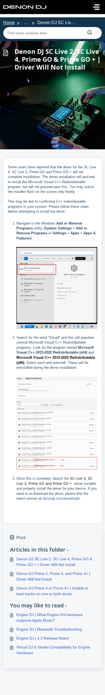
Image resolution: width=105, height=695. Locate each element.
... (26, 22)
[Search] (89, 33)
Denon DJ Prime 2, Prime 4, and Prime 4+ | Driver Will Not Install (53, 576)
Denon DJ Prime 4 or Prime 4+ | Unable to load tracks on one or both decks (52, 591)
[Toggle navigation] (96, 7)
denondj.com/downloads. (62, 498)
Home (9, 22)
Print (20, 537)
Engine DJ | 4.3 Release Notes (42, 638)
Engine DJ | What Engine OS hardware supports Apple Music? (49, 617)
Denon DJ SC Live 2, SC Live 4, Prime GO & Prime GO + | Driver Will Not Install (54, 562)
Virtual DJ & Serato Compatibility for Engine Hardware (53, 650)
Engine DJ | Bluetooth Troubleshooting (49, 629)
